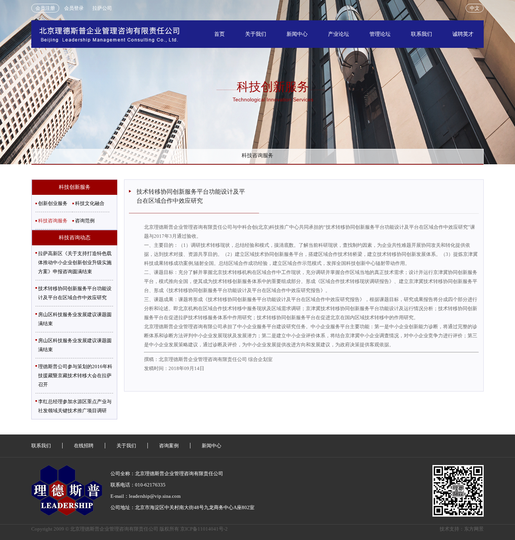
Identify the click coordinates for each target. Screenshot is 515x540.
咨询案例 (169, 445)
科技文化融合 (89, 203)
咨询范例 (85, 220)
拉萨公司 (102, 8)
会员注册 (45, 8)
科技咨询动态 (74, 237)
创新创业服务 (52, 203)
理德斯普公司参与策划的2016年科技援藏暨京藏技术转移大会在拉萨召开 (75, 375)
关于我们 (255, 34)
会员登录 (74, 8)
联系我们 (421, 34)
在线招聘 (83, 445)
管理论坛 (380, 34)
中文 (475, 8)
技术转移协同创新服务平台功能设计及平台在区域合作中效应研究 (75, 293)
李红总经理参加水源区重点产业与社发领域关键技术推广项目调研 (75, 406)
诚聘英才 (463, 34)
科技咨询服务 (257, 155)
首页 (219, 34)
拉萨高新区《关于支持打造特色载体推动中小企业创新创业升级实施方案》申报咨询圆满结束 (75, 262)
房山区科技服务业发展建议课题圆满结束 (75, 319)
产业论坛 (338, 34)
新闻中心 (297, 34)
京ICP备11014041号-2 (204, 529)
